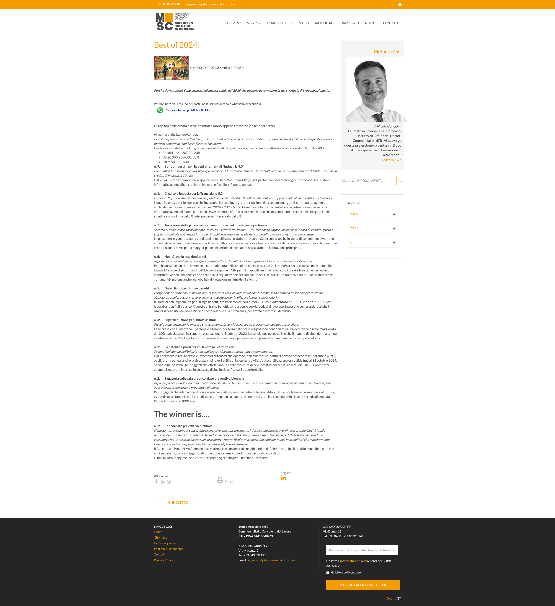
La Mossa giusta (164, 543)
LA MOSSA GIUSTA (280, 23)
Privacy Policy (163, 560)
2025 (354, 228)
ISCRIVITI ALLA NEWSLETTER (363, 585)
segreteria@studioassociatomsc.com (211, 4)
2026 (354, 214)
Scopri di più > (391, 160)
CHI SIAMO (233, 23)
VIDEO (304, 23)
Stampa (228, 481)
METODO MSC (325, 23)
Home (158, 532)
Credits (391, 598)
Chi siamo (160, 537)
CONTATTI (390, 23)
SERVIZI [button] (252, 23)
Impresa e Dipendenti (168, 548)
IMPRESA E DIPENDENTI (359, 23)
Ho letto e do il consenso (346, 572)
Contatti (159, 554)
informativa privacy (353, 561)
